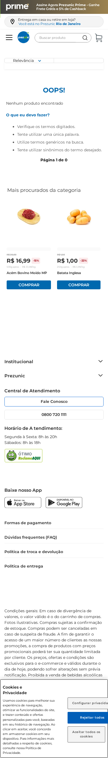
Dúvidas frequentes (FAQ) (30, 537)
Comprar (29, 284)
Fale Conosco (54, 401)
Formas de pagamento (27, 522)
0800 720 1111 (54, 414)
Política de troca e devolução (33, 551)
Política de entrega (23, 566)
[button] (8, 38)
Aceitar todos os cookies (86, 734)
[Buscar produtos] (85, 37)
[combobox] (63, 37)
